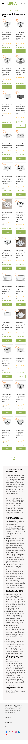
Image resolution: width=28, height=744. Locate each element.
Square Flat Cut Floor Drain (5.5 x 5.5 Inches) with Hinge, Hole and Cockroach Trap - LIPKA (7, 362)
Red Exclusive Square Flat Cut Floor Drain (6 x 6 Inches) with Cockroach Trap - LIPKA (7, 290)
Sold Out (20, 126)
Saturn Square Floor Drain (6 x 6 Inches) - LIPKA (20, 145)
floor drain (21, 486)
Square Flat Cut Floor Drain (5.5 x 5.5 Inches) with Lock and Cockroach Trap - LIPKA (20, 36)
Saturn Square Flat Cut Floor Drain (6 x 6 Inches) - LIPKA (20, 360)
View (7, 51)
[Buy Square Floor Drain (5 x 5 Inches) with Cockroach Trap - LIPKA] (7, 97)
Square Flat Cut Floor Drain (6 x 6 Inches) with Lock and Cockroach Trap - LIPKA (7, 36)
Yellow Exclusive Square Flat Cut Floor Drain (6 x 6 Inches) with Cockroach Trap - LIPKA (7, 326)
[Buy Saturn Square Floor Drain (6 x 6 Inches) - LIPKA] (21, 136)
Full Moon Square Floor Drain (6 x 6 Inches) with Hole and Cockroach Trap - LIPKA (7, 434)
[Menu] (3, 3)
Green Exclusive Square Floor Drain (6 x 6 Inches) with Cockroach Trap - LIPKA (20, 254)
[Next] (15, 460)
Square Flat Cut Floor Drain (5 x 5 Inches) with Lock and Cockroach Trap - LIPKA (7, 72)
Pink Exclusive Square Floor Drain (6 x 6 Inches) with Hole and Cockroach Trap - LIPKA (21, 180)
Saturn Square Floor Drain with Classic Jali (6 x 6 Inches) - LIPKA (7, 145)
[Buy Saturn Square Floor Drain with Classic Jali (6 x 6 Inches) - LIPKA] (7, 136)
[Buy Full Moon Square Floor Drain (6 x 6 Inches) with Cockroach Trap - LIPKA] (21, 422)
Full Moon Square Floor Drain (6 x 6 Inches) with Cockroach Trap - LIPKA (20, 434)
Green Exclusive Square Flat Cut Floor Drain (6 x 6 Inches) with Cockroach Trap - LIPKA (7, 254)
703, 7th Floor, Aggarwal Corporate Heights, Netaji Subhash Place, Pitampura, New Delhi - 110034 (13, 708)
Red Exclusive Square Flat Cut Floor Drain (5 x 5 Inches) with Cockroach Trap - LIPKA (20, 290)
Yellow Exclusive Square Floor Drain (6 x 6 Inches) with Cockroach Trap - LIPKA (20, 326)
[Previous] (5, 457)
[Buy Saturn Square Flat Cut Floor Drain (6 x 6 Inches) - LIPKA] (21, 350)
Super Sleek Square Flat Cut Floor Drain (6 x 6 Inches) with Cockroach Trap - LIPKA (6, 398)
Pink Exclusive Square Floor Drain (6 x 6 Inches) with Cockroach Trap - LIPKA (7, 216)
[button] (25, 3)
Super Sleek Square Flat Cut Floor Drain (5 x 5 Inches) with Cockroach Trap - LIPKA (20, 398)
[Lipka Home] (12, 3)
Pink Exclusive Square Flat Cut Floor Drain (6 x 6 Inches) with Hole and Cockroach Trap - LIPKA (7, 180)
